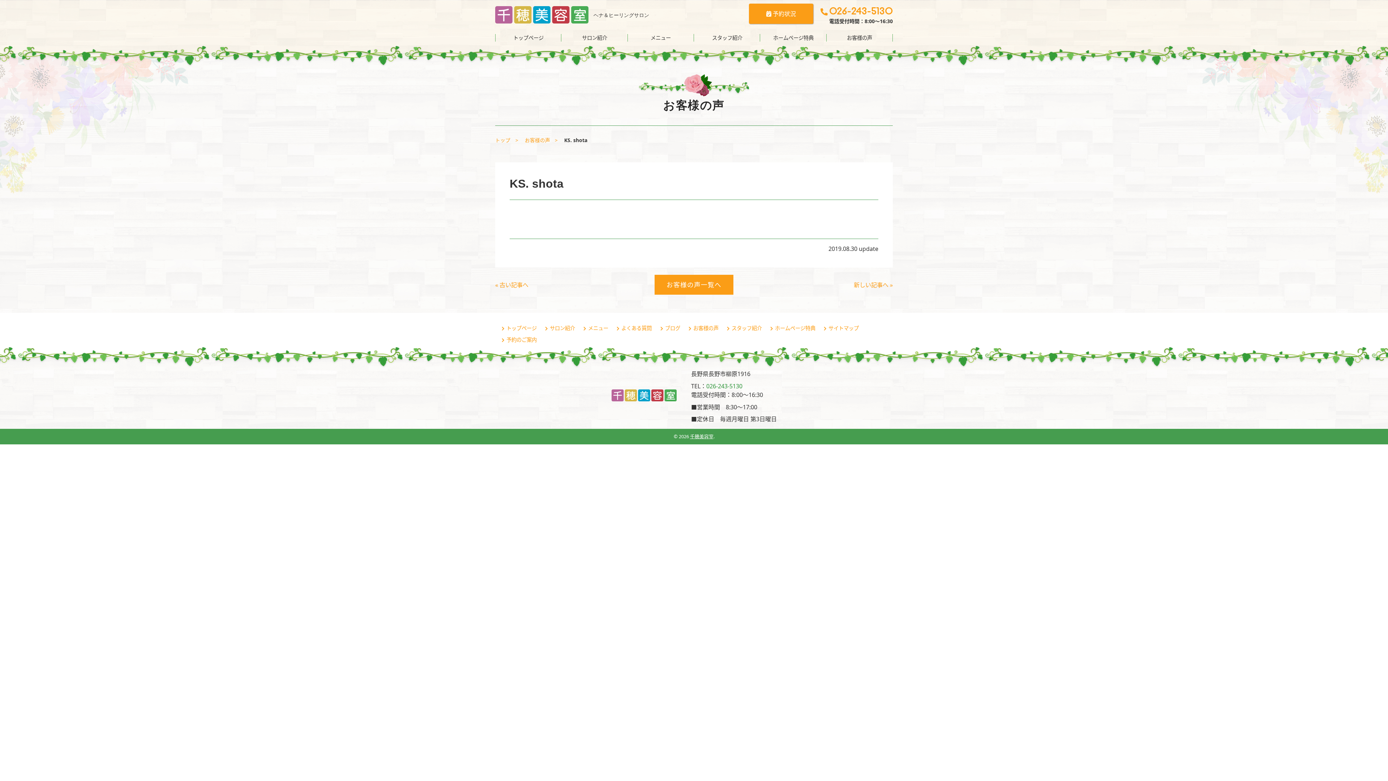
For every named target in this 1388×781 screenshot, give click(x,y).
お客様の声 (859, 37)
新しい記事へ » (873, 285)
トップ (502, 140)
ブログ (672, 328)
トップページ (528, 37)
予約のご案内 (521, 339)
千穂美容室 (702, 436)
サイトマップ (843, 328)
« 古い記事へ (511, 285)
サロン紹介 (594, 37)
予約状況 (783, 14)
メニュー (661, 37)
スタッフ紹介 (727, 37)
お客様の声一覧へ (694, 284)
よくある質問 (636, 328)
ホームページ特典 (793, 37)
